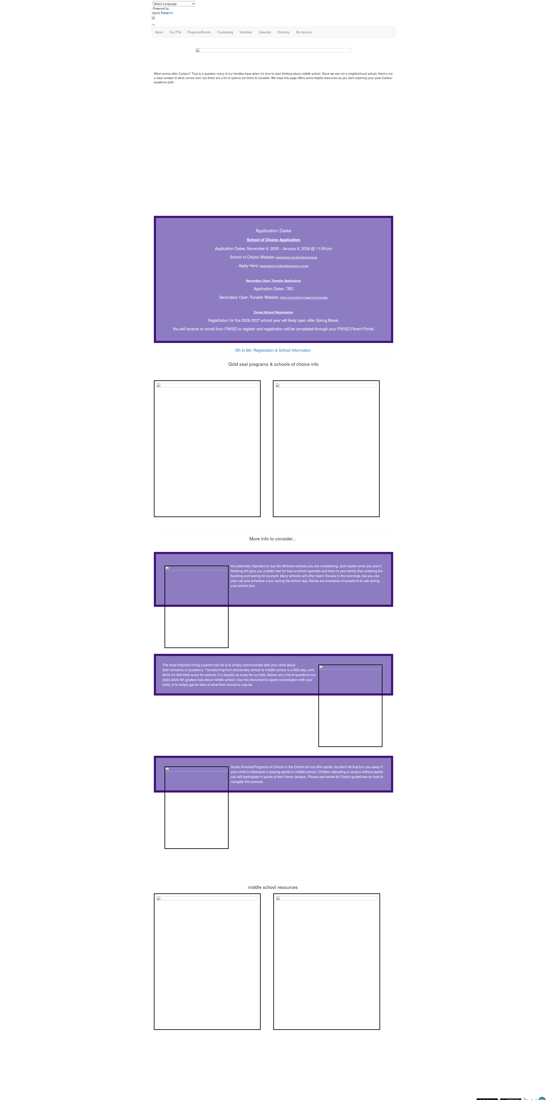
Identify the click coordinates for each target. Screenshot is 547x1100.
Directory (284, 32)
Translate (167, 12)
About (159, 32)
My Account (304, 32)
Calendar (265, 32)
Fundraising (225, 32)
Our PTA (175, 32)
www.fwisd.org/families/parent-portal (284, 266)
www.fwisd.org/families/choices (296, 257)
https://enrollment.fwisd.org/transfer (304, 297)
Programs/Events (199, 32)
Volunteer (246, 32)
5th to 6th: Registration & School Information (273, 350)
